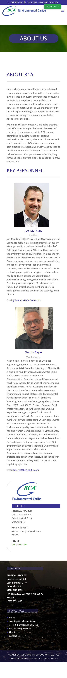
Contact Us (14, 635)
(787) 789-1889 (19, 544)
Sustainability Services (20, 628)
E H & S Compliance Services (23, 624)
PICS (55, 658)
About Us (13, 632)
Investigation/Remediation (22, 621)
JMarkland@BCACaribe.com (27, 300)
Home (12, 617)
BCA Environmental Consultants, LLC (34, 654)
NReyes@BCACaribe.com (26, 469)
